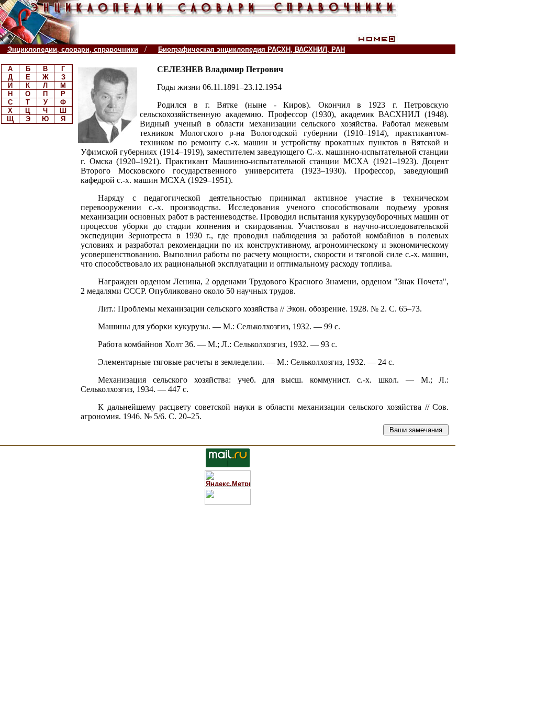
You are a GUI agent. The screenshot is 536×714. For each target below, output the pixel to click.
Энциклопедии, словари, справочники (72, 49)
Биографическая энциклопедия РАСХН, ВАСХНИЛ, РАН (251, 49)
